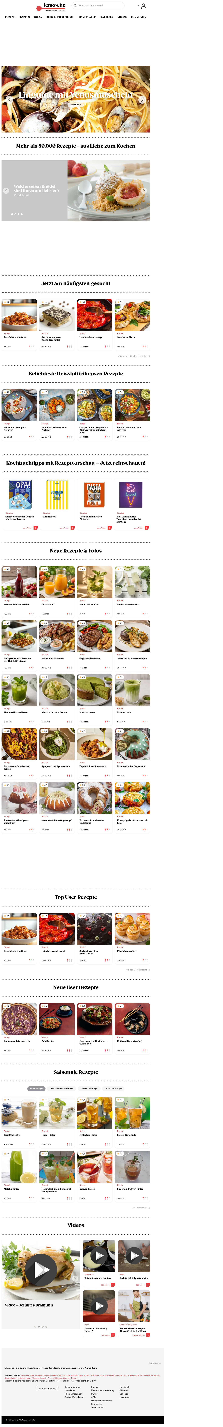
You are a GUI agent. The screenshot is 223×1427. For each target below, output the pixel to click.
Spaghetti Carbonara (113, 1375)
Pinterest (124, 1390)
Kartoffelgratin (77, 1375)
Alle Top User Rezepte (136, 970)
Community (138, 17)
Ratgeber (107, 17)
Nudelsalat (88, 1375)
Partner (94, 1394)
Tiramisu (74, 1378)
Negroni (157, 1375)
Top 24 (38, 17)
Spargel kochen (49, 1375)
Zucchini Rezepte (55, 1378)
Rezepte (10, 17)
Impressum (96, 1404)
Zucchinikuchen (27, 1375)
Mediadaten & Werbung (102, 1390)
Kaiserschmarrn (24, 1378)
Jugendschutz (98, 1407)
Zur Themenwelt (139, 1207)
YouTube (124, 1394)
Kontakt (94, 1387)
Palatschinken (136, 1375)
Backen (25, 17)
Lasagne (38, 1375)
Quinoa (126, 1375)
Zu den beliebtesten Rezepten (132, 356)
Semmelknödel (11, 1378)
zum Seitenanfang (47, 1388)
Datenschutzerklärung (101, 1400)
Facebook (124, 1387)
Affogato (35, 1378)
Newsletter (70, 1390)
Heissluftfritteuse (60, 17)
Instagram (125, 1397)
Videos (122, 17)
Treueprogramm (73, 1387)
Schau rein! (76, 109)
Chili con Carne (63, 1375)
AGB (93, 1397)
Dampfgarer (87, 17)
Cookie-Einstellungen (75, 1397)
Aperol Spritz (98, 1375)
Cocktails (43, 1378)
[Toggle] (142, 6)
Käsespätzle (148, 1375)
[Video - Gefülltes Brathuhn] (41, 1270)
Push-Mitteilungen (73, 1394)
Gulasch (66, 1378)
